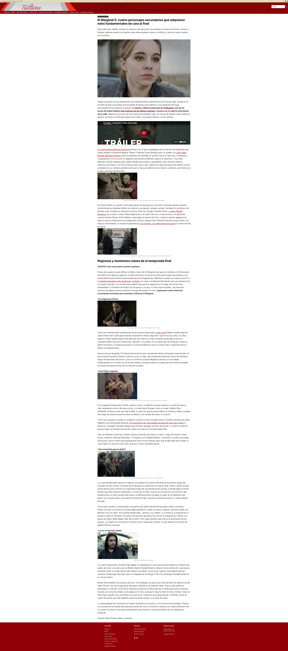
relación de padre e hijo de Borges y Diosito (120, 281)
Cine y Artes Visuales (103, 16)
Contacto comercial (139, 634)
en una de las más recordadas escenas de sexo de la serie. (157, 423)
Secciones (108, 626)
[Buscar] (286, 6)
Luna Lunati (161, 332)
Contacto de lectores (139, 631)
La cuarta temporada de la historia (113, 149)
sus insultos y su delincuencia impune (157, 223)
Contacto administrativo (140, 629)
